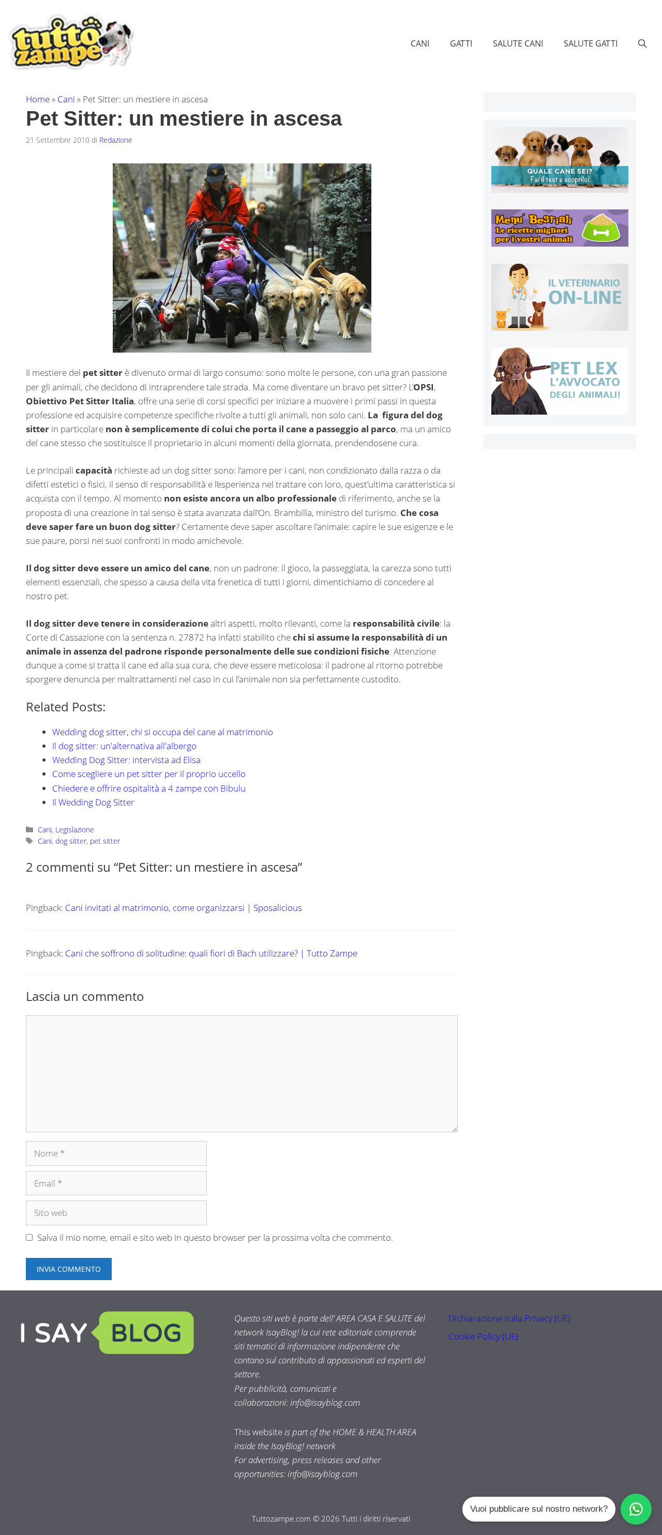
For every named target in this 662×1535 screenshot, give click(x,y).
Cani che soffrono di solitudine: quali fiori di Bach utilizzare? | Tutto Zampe (211, 953)
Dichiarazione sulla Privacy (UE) (509, 1318)
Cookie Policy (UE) (483, 1336)
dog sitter (70, 841)
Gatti (461, 43)
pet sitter (105, 841)
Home (38, 99)
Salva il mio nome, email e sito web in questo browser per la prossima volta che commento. (215, 1237)
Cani (420, 43)
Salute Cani (518, 43)
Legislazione (74, 829)
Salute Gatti (591, 43)
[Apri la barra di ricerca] (642, 43)
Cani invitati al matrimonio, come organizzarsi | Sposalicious (183, 908)
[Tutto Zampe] (69, 42)
